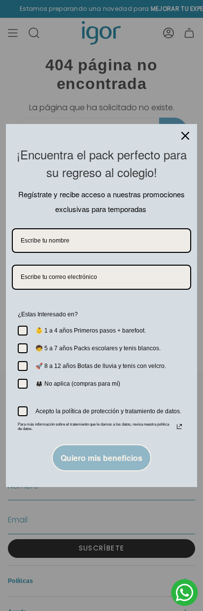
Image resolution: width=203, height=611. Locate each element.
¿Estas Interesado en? (48, 314)
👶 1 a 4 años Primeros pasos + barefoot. (90, 330)
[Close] (185, 136)
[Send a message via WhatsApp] (184, 592)
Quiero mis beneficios (101, 457)
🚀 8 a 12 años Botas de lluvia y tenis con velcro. (100, 366)
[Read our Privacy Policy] (179, 426)
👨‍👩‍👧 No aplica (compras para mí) (77, 383)
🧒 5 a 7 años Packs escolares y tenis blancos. (98, 348)
